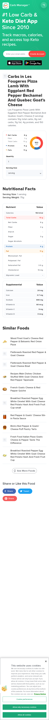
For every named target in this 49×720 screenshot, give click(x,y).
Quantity (10, 156)
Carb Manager (16, 5)
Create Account (37, 54)
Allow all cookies (24, 715)
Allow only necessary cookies (24, 707)
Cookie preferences (24, 699)
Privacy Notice (40, 694)
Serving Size (11, 168)
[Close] (46, 661)
